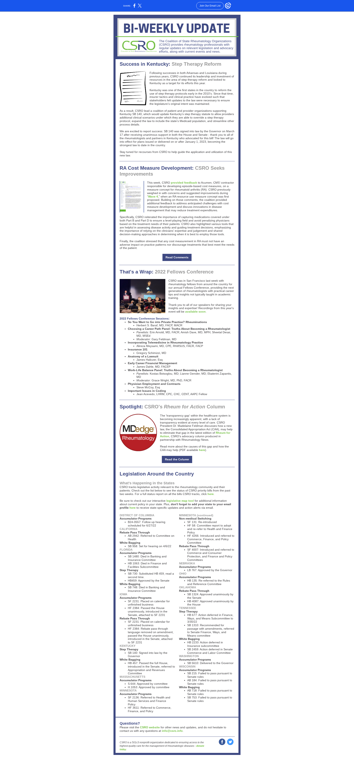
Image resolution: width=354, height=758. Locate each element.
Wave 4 (153, 196)
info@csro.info (172, 730)
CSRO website (150, 727)
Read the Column (177, 459)
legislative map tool (180, 500)
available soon (195, 311)
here (202, 450)
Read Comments (177, 257)
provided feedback (184, 182)
